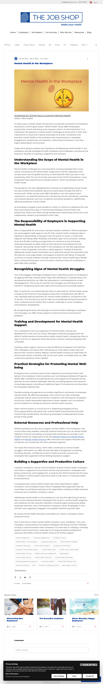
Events (57, 45)
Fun (65, 45)
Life (50, 45)
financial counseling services (49, 565)
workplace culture (59, 538)
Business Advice (20, 570)
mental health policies (23, 557)
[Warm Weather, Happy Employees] (84, 607)
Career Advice (29, 45)
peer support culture (69, 565)
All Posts (7, 45)
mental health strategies (68, 542)
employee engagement (41, 538)
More (84, 45)
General (42, 45)
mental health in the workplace (27, 542)
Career (17, 45)
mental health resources (43, 557)
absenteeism (64, 553)
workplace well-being (23, 546)
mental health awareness (64, 557)
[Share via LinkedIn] (25, 577)
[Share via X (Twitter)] (20, 577)
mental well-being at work (67, 561)
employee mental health (61, 546)
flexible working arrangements (45, 553)
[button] (96, 45)
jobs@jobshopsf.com (69, 2)
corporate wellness (47, 561)
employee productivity (49, 542)
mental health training (23, 553)
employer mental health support (27, 550)
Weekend (74, 45)
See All (96, 595)
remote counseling (22, 565)
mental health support (42, 546)
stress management (23, 538)
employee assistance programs (27, 561)
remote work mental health (69, 550)
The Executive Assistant (51, 618)
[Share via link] (30, 577)
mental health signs (49, 550)
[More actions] (87, 58)
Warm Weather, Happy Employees (83, 619)
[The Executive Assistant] (51, 607)
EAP (33, 565)
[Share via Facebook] (15, 577)
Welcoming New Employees (15, 619)
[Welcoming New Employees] (18, 607)
